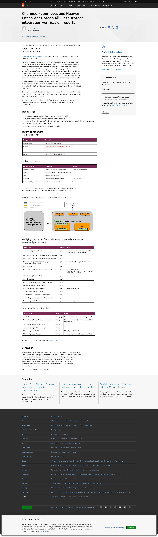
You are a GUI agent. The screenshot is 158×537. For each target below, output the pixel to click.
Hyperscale (55, 456)
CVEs (93, 465)
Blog (76, 507)
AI (52, 492)
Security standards (84, 465)
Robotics (25, 438)
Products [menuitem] (53, 1)
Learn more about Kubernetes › (111, 69)
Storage (42, 36)
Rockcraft (113, 474)
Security (24, 465)
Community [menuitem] (80, 1)
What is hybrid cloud (92, 461)
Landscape (25, 470)
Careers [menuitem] (100, 1)
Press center (91, 507)
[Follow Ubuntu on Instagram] (115, 507)
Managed (65, 421)
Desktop (69, 5)
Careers (70, 507)
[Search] (136, 1)
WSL (66, 479)
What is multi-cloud (106, 461)
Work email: (107, 89)
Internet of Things (57, 5)
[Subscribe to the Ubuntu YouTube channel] (120, 507)
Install (53, 416)
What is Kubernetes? (111, 52)
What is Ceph (55, 421)
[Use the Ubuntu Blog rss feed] (130, 507)
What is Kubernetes (57, 425)
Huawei (28, 36)
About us (54, 507)
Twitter (113, 27)
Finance (86, 497)
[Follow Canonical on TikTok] (125, 507)
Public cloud (119, 461)
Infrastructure (63, 492)
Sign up (105, 112)
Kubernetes (33, 100)
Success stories (64, 447)
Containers (25, 474)
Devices (87, 488)
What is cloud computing (59, 461)
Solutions (25, 492)
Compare (70, 470)
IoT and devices (107, 492)
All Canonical (128, 1)
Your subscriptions (57, 483)
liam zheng (33, 28)
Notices (99, 465)
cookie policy (44, 531)
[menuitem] (129, 1)
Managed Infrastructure (77, 492)
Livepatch (72, 465)
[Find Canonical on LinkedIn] (111, 507)
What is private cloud (76, 461)
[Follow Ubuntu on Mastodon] (101, 507)
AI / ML (24, 434)
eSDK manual (53, 340)
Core (71, 479)
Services (73, 447)
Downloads (26, 479)
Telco (80, 497)
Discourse (86, 483)
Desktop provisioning (76, 488)
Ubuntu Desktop (27, 452)
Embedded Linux (65, 443)
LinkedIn (117, 27)
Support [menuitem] (71, 1)
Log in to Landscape (92, 470)
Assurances (107, 465)
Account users (70, 483)
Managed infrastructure (30, 430)
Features (54, 447)
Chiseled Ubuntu (71, 474)
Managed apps (56, 430)
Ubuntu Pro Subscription (59, 488)
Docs (80, 421)
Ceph (23, 421)
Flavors (74, 452)
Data (55, 492)
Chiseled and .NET (85, 474)
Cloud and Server (80, 5)
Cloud (24, 461)
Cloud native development (123, 492)
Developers (66, 452)
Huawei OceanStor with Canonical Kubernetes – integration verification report (38, 387)
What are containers (58, 474)
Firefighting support (97, 483)
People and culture (109, 5)
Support (60, 416)
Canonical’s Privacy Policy (118, 105)
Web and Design (94, 5)
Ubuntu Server (27, 456)
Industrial (64, 497)
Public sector (72, 497)
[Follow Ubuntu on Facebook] (106, 507)
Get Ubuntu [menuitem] (90, 1)
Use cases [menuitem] (62, 1)
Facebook (109, 27)
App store (54, 443)
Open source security (94, 492)
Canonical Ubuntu (27, 1)
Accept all (131, 527)
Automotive (55, 497)
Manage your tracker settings (115, 527)
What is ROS (63, 438)
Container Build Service (100, 474)
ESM (66, 465)
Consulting (73, 421)
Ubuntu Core (26, 447)
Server (61, 479)
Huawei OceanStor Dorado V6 (32, 56)
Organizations (55, 452)
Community (73, 438)
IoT (23, 443)
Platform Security (57, 465)
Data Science (64, 434)
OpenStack (25, 416)
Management (77, 443)
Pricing (78, 483)
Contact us (27, 508)
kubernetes (35, 36)
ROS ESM (54, 438)
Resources (88, 425)
